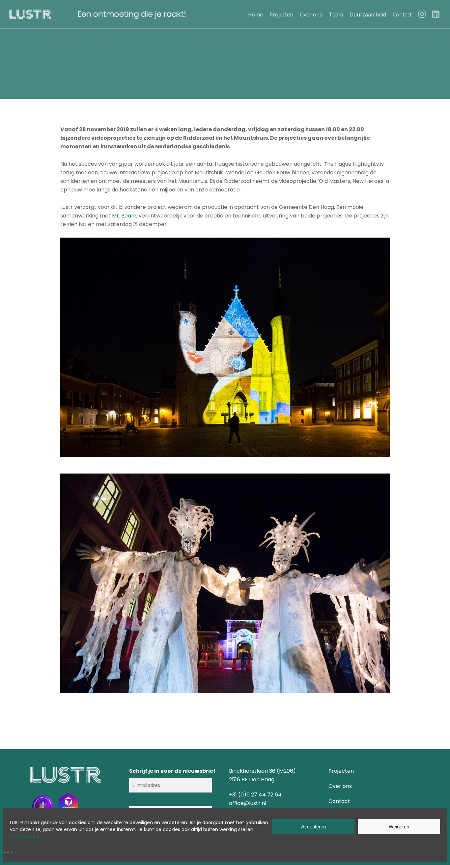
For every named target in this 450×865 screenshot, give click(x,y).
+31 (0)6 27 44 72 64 (255, 794)
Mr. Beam (124, 215)
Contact (339, 801)
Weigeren (399, 826)
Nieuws (225, 76)
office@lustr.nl (247, 803)
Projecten (341, 771)
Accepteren (313, 826)
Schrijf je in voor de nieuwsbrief (172, 771)
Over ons (340, 786)
